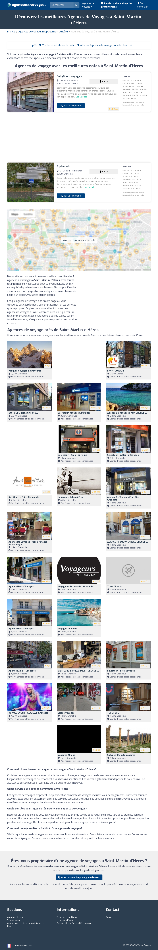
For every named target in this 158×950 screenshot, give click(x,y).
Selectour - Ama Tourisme (72, 455)
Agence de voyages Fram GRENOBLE (127, 412)
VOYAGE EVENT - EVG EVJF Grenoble (28, 713)
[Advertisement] (79, 137)
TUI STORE (113, 713)
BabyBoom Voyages (69, 76)
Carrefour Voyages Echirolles (74, 412)
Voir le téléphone (72, 105)
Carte (105, 81)
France (11, 31)
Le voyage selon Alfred (70, 497)
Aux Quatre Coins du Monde (23, 497)
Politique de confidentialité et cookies (75, 923)
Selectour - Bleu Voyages (121, 670)
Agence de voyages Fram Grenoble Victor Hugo (27, 543)
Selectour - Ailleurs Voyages (123, 455)
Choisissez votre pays (22, 945)
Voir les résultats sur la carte (79, 240)
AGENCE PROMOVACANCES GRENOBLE (127, 542)
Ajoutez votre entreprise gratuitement (116, 5)
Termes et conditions (67, 917)
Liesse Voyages (66, 713)
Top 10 (33, 45)
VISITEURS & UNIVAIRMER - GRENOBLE (78, 670)
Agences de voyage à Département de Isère (43, 31)
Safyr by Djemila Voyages (121, 755)
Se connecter (142, 5)
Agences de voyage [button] (88, 5)
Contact (109, 917)
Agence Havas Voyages (21, 586)
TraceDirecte (114, 586)
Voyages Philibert (67, 628)
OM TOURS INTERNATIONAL (23, 412)
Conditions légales (66, 920)
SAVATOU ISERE (116, 370)
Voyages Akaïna (66, 755)
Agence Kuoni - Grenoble (22, 670)
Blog (9, 926)
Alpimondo (63, 166)
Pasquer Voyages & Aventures (24, 370)
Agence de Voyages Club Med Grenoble (123, 498)
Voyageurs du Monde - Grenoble (75, 586)
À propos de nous (16, 917)
